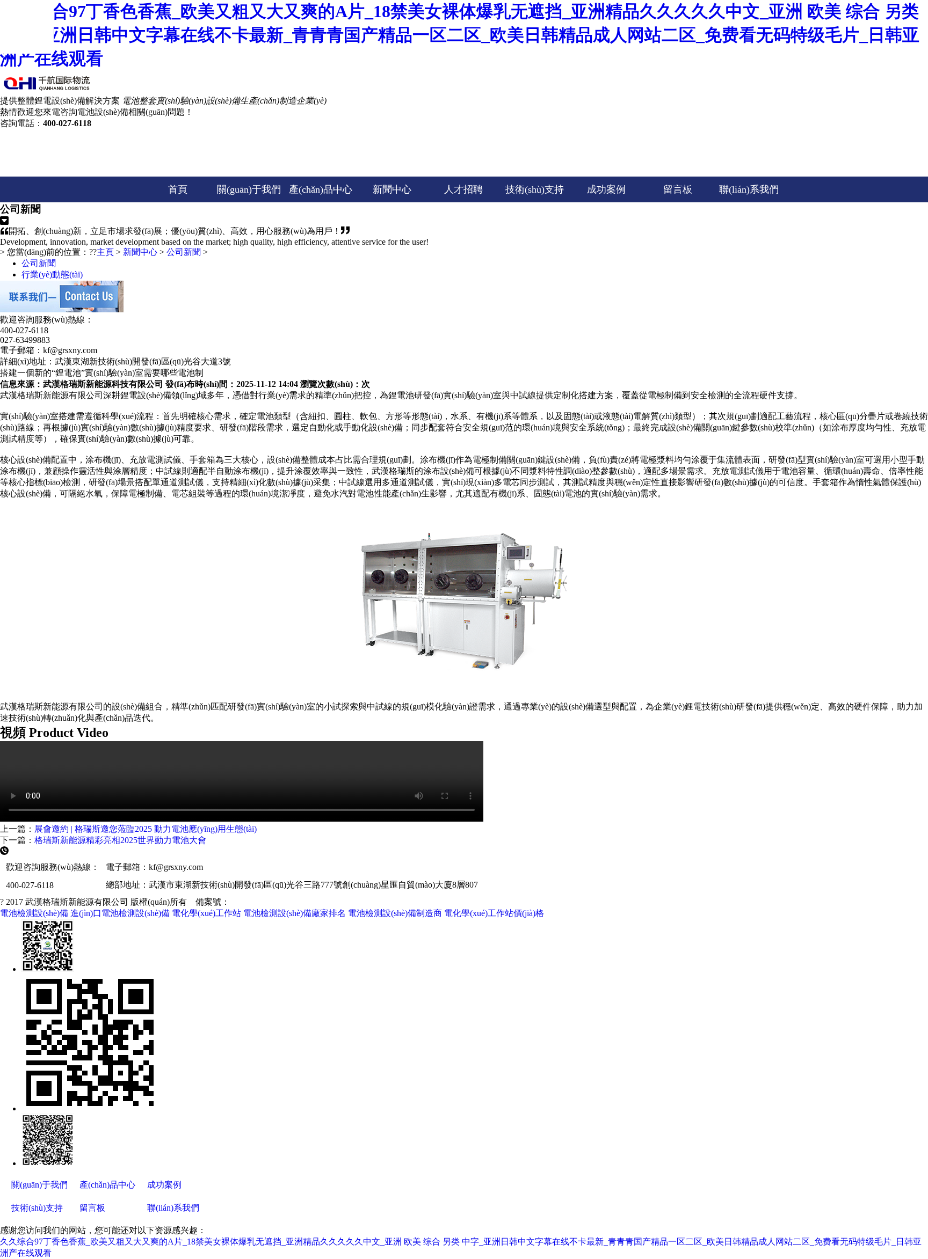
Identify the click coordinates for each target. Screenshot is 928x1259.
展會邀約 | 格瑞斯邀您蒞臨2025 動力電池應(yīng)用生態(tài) (145, 828)
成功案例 (606, 189)
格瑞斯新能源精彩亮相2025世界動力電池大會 (120, 840)
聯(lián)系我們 (749, 189)
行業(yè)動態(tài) (52, 274)
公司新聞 (183, 252)
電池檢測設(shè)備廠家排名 (294, 913)
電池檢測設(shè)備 (34, 913)
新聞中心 (392, 189)
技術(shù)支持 (534, 189)
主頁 (105, 252)
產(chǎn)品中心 (320, 189)
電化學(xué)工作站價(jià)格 (494, 913)
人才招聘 (463, 189)
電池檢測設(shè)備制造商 (395, 913)
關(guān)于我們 (249, 189)
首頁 (177, 189)
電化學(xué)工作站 (206, 913)
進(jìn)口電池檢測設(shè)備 (120, 913)
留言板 (677, 189)
